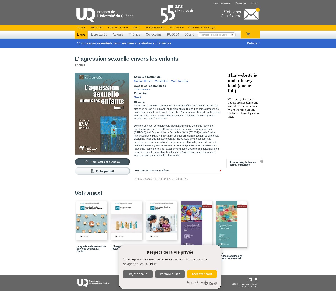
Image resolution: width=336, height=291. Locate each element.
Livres (81, 34)
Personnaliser (170, 274)
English (254, 3)
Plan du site (240, 3)
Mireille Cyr (162, 80)
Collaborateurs (142, 89)
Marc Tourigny (179, 80)
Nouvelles (97, 28)
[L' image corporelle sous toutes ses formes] (127, 218)
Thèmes (134, 34)
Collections (153, 34)
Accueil (81, 28)
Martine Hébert (143, 80)
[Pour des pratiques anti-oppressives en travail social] (232, 222)
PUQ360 (173, 34)
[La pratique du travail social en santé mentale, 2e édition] (197, 222)
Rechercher (233, 34)
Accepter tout (202, 274)
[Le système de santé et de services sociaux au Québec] (92, 218)
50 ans (189, 34)
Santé (137, 97)
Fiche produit (105, 171)
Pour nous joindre (222, 3)
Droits (136, 28)
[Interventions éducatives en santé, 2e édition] (162, 218)
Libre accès (99, 34)
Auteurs (118, 34)
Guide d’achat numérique (202, 28)
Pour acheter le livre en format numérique (243, 163)
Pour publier (176, 28)
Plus (153, 264)
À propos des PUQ (118, 28)
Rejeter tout (138, 274)
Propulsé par (195, 282)
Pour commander (154, 28)
